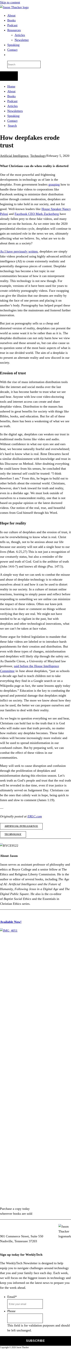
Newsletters (15, 111)
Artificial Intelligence (14, 156)
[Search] (7, 55)
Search (12, 125)
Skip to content (10, 2)
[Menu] (9, 76)
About (11, 15)
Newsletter (22, 40)
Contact (12, 50)
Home (11, 86)
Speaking (13, 45)
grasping (54, 184)
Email (12, 1297)
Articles (20, 35)
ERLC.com (34, 816)
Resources (14, 30)
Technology (38, 156)
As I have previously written (19, 251)
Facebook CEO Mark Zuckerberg (37, 214)
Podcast (12, 25)
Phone (11, 1311)
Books (11, 20)
